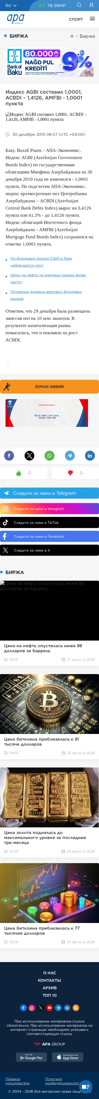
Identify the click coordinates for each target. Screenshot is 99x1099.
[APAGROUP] (50, 1044)
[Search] (79, 5)
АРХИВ (50, 987)
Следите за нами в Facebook (39, 536)
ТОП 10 (50, 995)
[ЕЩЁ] (91, 19)
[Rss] (76, 1008)
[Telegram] (58, 1008)
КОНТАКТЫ (49, 980)
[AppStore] (67, 1057)
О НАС (49, 972)
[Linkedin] (67, 1008)
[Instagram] (32, 1008)
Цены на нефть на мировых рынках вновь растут (48, 278)
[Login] (91, 5)
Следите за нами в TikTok (36, 523)
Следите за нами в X (32, 550)
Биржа (87, 36)
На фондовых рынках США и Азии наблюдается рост (41, 261)
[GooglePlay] (31, 1057)
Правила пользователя (17, 1081)
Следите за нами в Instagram (39, 509)
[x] (40, 1008)
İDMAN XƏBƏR (49, 386)
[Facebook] (23, 1008)
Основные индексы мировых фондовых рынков (46, 295)
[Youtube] (49, 1008)
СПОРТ (76, 19)
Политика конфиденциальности (64, 1081)
